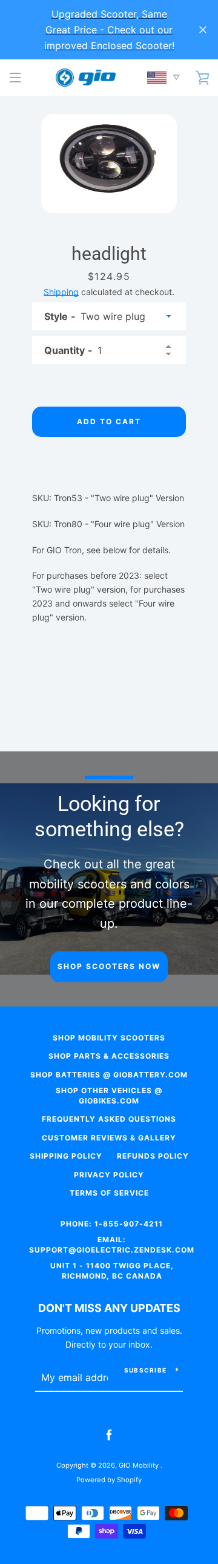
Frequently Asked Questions (109, 1118)
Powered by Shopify (109, 1480)
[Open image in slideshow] (109, 163)
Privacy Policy (109, 1174)
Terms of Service (109, 1192)
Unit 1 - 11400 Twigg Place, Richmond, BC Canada (112, 1270)
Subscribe (145, 1370)
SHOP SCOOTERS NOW (109, 966)
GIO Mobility (139, 1465)
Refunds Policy (153, 1155)
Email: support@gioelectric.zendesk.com (111, 1244)
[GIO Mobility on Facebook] (109, 1434)
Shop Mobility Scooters (109, 1037)
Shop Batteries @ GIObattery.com (109, 1074)
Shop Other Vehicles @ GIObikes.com (109, 1095)
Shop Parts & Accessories (109, 1055)
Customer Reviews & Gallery (109, 1137)
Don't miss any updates (109, 1308)
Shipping (61, 292)
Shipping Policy (66, 1155)
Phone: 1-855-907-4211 (112, 1223)
